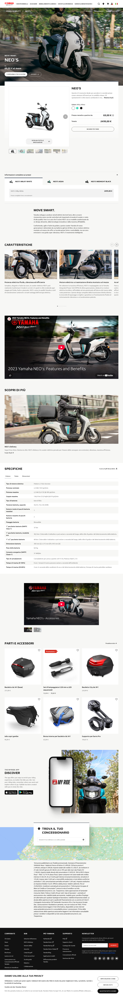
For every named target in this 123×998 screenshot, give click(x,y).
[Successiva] (116, 244)
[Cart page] (108, 4)
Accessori (89, 11)
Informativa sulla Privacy (107, 953)
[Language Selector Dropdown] (116, 4)
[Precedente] (112, 244)
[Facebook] (99, 958)
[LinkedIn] (108, 958)
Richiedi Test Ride (111, 11)
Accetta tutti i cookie (108, 991)
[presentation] (61, 347)
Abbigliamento (99, 11)
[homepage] (9, 4)
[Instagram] (95, 958)
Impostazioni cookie (108, 979)
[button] (12, 151)
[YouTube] (116, 958)
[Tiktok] (104, 958)
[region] (61, 984)
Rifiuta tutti (108, 985)
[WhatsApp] (112, 958)
